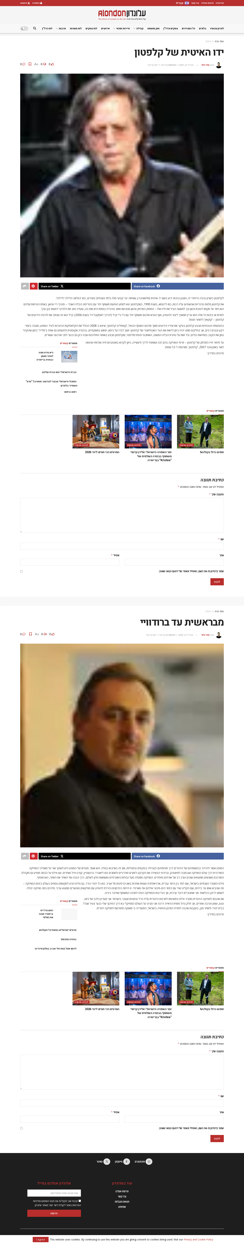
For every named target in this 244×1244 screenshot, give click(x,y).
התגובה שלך (216, 494)
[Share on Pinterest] (34, 286)
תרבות (62, 28)
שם (221, 539)
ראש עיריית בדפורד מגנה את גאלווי (46, 914)
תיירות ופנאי (123, 28)
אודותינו (220, 3)
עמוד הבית (219, 41)
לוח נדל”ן (47, 28)
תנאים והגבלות (122, 1201)
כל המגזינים (188, 28)
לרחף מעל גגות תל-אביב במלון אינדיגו (55, 949)
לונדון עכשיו (217, 28)
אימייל (115, 555)
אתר (222, 555)
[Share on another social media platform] (25, 286)
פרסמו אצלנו (207, 3)
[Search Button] (34, 28)
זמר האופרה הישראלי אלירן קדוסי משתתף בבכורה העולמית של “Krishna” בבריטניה (150, 456)
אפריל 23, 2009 (186, 64)
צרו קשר (195, 3)
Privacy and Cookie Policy (198, 1239)
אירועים (105, 28)
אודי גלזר (205, 64)
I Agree (40, 1239)
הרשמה (24, 3)
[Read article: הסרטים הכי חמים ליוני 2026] (96, 431)
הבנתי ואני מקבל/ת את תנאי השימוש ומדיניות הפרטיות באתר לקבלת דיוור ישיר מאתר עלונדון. (57, 1203)
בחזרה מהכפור (68, 939)
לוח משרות (76, 28)
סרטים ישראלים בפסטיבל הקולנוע (57, 930)
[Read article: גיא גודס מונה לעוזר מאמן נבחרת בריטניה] (69, 356)
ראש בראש (70, 392)
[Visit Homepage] (122, 15)
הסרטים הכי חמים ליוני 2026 (102, 452)
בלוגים (202, 28)
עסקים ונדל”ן (170, 28)
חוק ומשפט (153, 28)
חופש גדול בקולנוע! (212, 452)
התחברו (36, 3)
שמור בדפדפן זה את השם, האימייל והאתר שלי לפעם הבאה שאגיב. (191, 571)
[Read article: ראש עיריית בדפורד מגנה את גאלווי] (69, 914)
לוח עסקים (91, 28)
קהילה (139, 28)
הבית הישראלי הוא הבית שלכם (59, 372)
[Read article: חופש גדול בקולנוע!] (200, 431)
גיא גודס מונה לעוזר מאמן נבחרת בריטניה (44, 356)
